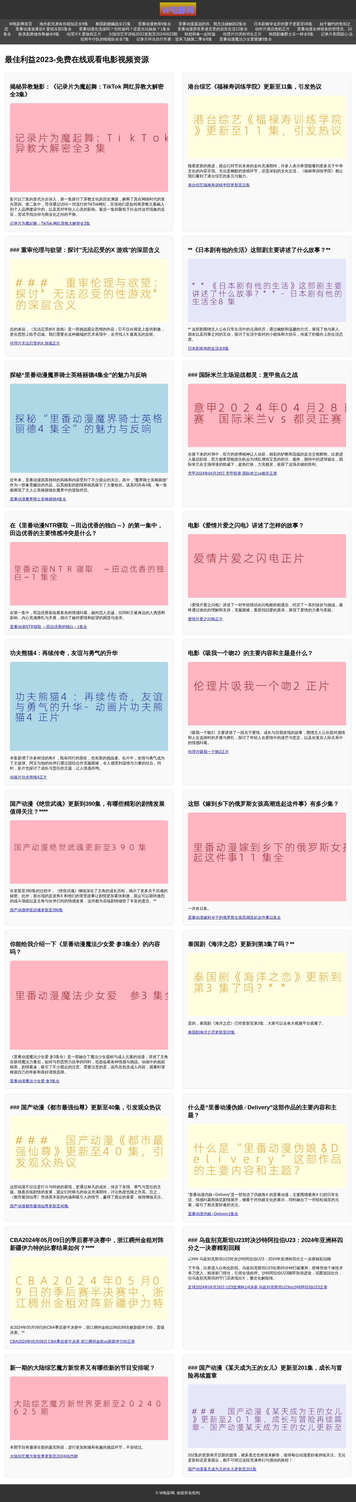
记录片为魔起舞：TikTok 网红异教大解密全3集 (50, 223)
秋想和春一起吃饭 (200, 34)
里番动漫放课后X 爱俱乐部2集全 (43, 29)
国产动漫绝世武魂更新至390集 (36, 910)
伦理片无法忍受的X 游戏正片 (35, 343)
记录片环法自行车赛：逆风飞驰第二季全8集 (174, 39)
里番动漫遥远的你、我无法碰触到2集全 (212, 24)
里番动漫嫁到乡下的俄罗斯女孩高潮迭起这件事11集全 (234, 917)
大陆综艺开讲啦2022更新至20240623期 (142, 34)
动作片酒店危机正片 (272, 29)
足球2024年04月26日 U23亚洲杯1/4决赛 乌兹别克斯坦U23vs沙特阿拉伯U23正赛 (257, 1287)
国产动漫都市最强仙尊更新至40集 (39, 1206)
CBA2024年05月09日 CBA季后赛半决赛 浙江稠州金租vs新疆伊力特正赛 (72, 1341)
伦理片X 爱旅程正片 (84, 34)
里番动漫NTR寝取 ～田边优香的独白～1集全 (48, 627)
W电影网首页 (20, 24)
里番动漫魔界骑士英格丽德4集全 (38, 499)
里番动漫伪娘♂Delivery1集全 (213, 1214)
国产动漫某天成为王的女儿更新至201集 (222, 1469)
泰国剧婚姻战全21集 (113, 24)
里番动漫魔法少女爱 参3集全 (35, 1081)
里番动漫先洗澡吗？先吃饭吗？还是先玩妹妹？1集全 (124, 29)
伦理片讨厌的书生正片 (242, 34)
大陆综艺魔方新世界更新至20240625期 (44, 1456)
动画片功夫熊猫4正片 (28, 777)
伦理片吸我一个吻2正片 (208, 752)
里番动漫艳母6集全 (154, 24)
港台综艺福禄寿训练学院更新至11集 (219, 185)
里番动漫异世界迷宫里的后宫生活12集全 (213, 29)
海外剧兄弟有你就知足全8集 (63, 24)
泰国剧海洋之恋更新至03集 (211, 1032)
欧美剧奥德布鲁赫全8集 (38, 34)
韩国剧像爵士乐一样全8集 (291, 34)
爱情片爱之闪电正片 (205, 619)
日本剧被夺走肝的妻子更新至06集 (283, 24)
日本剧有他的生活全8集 (208, 348)
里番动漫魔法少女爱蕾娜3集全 (245, 39)
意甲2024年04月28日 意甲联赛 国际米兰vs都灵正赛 (232, 473)
